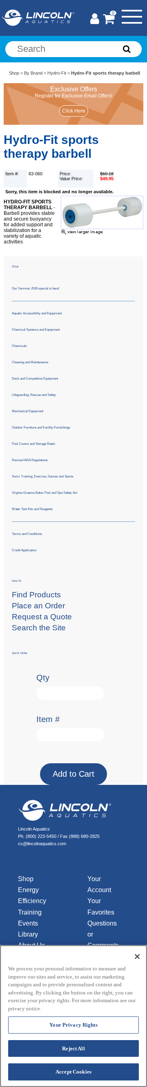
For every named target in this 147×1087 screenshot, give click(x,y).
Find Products (36, 595)
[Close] (137, 956)
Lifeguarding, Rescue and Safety (34, 395)
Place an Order (38, 606)
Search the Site (39, 628)
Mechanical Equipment (27, 411)
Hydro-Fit (56, 73)
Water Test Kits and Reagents (32, 509)
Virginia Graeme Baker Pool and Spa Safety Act (44, 493)
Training (30, 912)
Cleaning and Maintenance (30, 362)
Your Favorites (100, 906)
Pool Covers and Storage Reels (33, 444)
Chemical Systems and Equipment (36, 329)
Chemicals (19, 346)
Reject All (73, 1048)
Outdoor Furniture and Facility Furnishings (41, 427)
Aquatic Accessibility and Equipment (37, 313)
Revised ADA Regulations (30, 460)
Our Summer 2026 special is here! (35, 288)
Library (28, 934)
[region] (73, 1016)
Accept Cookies (73, 1072)
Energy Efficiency (32, 895)
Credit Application (24, 550)
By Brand (33, 73)
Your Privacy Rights (73, 1025)
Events (28, 923)
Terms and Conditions (27, 534)
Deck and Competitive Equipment (35, 378)
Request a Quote (42, 617)
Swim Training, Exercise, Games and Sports (43, 476)
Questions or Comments (101, 934)
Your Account (99, 884)
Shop (14, 73)
